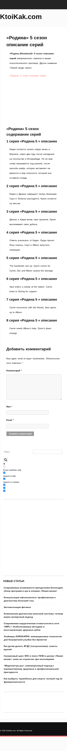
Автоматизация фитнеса (17, 607)
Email (10, 420)
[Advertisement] (33, 102)
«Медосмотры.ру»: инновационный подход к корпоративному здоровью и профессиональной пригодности (31, 668)
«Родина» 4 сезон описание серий (28, 75)
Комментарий (14, 370)
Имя (9, 407)
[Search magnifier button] (5, 460)
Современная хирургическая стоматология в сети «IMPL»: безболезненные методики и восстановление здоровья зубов (31, 626)
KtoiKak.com (21, 16)
